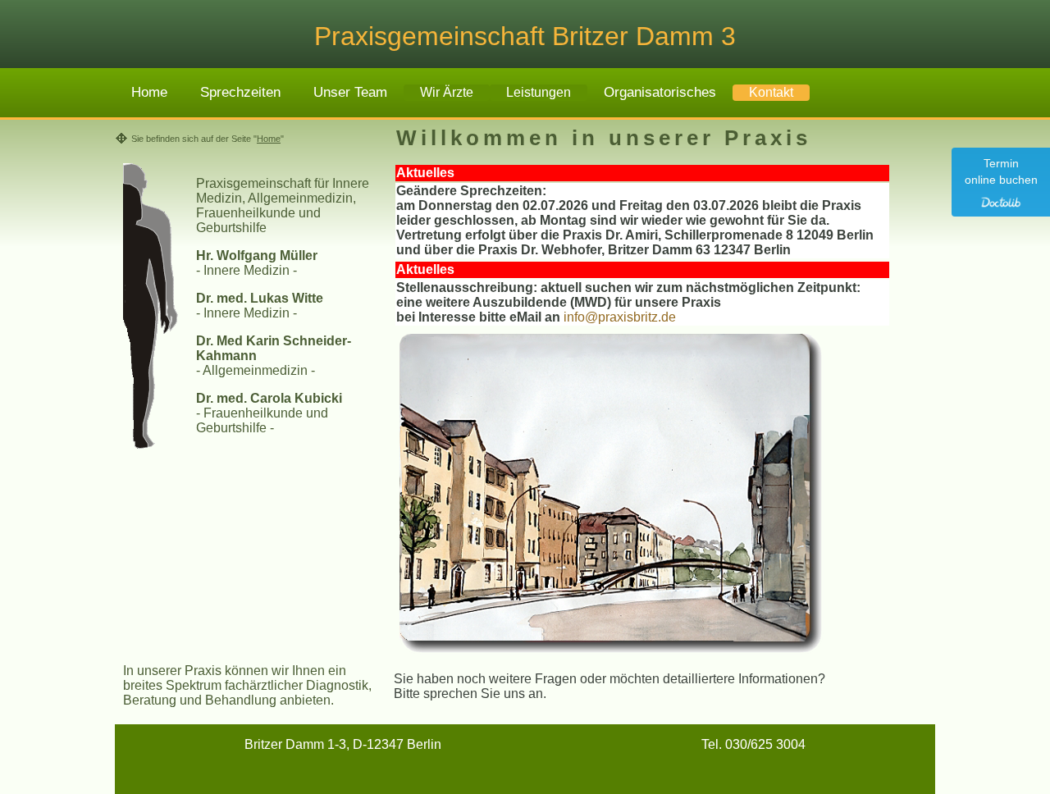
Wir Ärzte (446, 92)
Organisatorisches (660, 92)
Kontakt (771, 92)
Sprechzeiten (240, 92)
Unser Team (350, 92)
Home (149, 92)
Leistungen (538, 92)
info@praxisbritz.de (620, 317)
